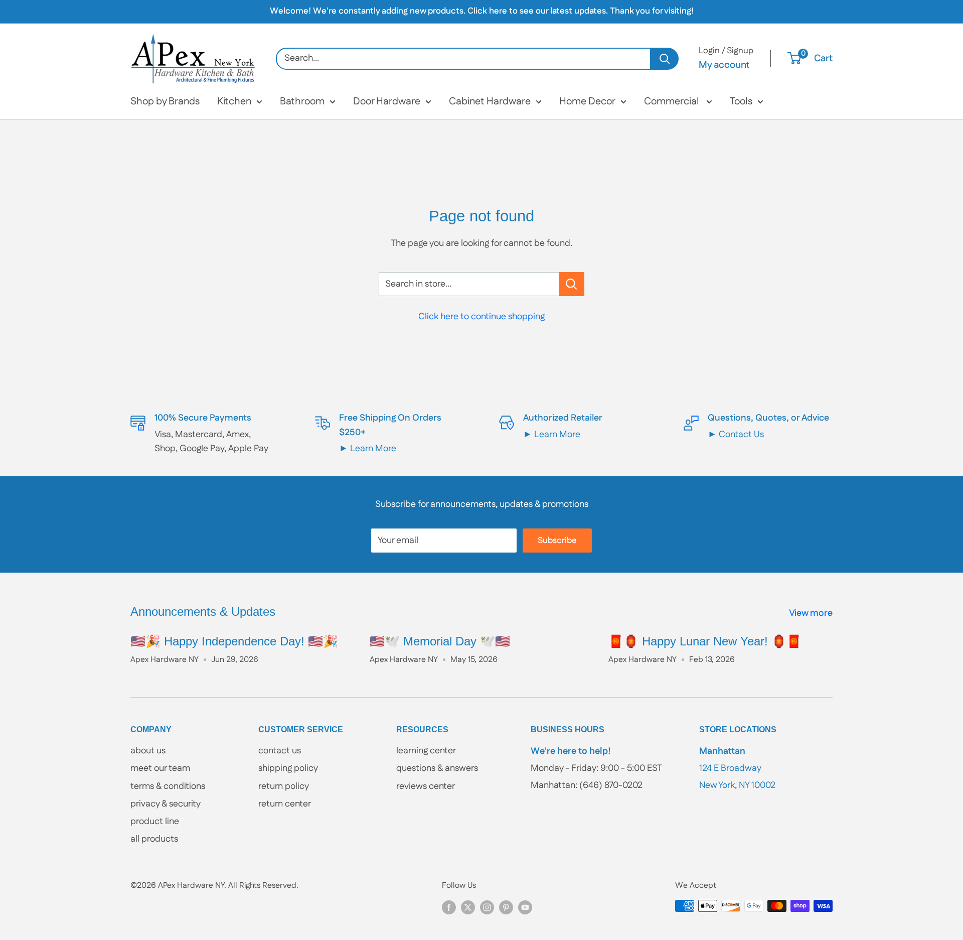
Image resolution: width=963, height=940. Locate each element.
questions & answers (437, 768)
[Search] (665, 59)
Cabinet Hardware (490, 101)
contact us (279, 750)
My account (724, 65)
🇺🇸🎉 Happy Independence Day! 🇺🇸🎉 (234, 641)
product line (154, 821)
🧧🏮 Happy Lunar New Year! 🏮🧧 (704, 641)
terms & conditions (167, 786)
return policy (283, 786)
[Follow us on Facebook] (449, 907)
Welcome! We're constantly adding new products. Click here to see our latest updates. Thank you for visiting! (482, 11)
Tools (741, 101)
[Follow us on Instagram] (487, 907)
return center (284, 804)
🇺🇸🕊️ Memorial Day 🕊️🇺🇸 (440, 641)
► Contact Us (736, 434)
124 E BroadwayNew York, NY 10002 (737, 768)
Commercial (672, 101)
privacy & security (165, 804)
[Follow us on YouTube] (525, 907)
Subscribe (557, 540)
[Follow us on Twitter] (468, 907)
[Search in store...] (571, 284)
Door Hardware (386, 101)
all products (154, 839)
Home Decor (587, 101)
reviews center (425, 786)
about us (148, 750)
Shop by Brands (165, 101)
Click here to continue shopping (481, 316)
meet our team (160, 768)
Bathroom (302, 101)
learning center (426, 750)
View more (812, 613)
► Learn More (367, 448)
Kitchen (234, 101)
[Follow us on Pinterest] (506, 907)
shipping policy (288, 768)
